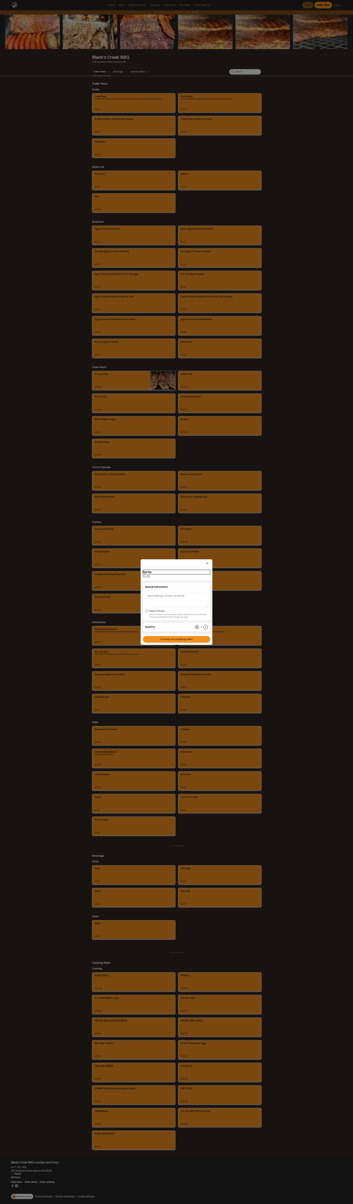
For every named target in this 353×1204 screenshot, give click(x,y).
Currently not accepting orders (176, 639)
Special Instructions (156, 586)
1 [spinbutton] (201, 626)
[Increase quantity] (206, 627)
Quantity (150, 626)
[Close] (207, 563)
